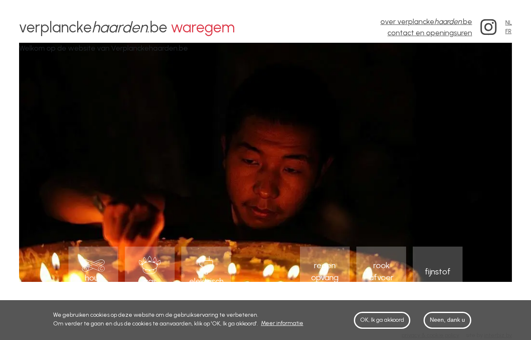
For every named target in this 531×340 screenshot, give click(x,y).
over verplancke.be (426, 21)
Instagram (488, 27)
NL (508, 22)
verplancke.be (127, 27)
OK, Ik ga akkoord (382, 320)
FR (508, 31)
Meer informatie (282, 323)
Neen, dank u (447, 320)
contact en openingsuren (429, 32)
